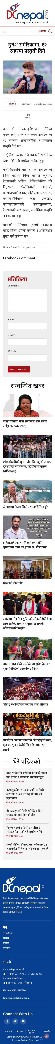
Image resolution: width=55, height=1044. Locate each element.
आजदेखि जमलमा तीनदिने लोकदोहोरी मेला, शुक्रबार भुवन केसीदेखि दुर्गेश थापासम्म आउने (27, 745)
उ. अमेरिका (8, 933)
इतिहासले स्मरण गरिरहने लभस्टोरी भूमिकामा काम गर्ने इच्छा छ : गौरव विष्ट (25, 545)
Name (12, 319)
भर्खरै (43, 31)
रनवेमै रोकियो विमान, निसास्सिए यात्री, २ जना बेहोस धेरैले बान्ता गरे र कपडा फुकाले (27, 846)
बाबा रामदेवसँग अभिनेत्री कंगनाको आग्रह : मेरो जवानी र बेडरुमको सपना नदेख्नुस (27, 775)
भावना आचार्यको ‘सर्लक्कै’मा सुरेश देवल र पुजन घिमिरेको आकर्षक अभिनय (26, 666)
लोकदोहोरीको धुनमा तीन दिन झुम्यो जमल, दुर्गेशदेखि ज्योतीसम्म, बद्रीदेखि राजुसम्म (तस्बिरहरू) (27, 466)
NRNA (6, 938)
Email (11, 335)
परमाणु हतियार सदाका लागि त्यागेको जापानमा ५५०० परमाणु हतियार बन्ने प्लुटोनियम (25, 794)
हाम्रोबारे (8, 1031)
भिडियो (6, 943)
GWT (40, 1040)
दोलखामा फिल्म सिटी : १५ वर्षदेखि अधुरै (25, 507)
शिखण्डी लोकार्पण (13, 583)
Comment (14, 286)
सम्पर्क (47, 1031)
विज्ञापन (20, 1031)
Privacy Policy (31, 1031)
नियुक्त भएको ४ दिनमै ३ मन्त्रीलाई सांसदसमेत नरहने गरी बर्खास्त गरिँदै (24, 830)
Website (12, 351)
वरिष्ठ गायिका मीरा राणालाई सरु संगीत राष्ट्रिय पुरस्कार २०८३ (25, 424)
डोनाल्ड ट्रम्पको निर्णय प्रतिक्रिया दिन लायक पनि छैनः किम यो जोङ (24, 813)
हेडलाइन (6, 948)
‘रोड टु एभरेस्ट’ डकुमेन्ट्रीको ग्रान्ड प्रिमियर (25, 704)
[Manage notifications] (46, 1036)
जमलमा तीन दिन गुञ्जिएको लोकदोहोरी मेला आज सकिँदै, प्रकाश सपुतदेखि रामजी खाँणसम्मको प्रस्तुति (27, 623)
